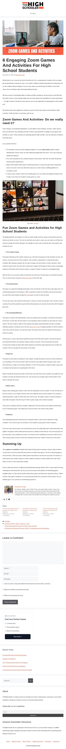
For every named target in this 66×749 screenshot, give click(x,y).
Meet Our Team (16, 741)
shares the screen (34, 327)
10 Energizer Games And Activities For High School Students (30, 510)
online (17, 523)
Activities (7, 521)
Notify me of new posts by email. (13, 595)
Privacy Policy (26, 741)
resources (23, 523)
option (28, 295)
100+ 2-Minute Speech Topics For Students (15, 662)
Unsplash (36, 223)
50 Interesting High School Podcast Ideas (15, 655)
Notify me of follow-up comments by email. (16, 589)
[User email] (9, 499)
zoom (28, 523)
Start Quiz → (18, 636)
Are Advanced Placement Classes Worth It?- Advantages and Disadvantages (27, 528)
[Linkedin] (4, 499)
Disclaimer (48, 741)
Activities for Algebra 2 (9, 659)
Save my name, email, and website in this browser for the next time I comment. (27, 583)
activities (7, 523)
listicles (12, 523)
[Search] (30, 680)
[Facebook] (6, 499)
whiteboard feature (26, 278)
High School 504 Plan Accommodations (14, 666)
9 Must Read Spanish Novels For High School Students (21, 526)
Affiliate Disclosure (37, 741)
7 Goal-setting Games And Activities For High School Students (50, 510)
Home (8, 741)
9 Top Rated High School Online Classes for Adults (17, 670)
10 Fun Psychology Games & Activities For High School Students (11, 510)
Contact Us (56, 741)
